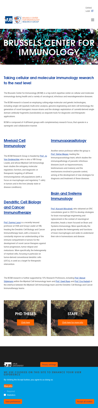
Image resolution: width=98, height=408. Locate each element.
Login (88, 11)
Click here (25, 322)
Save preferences (12, 401)
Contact (88, 8)
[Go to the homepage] (22, 20)
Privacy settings (49, 364)
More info (8, 385)
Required (11, 391)
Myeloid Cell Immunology (15, 143)
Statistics (11, 395)
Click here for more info (72, 322)
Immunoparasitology (68, 140)
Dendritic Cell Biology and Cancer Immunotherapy (22, 207)
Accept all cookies (85, 401)
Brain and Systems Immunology (66, 196)
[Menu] (92, 20)
